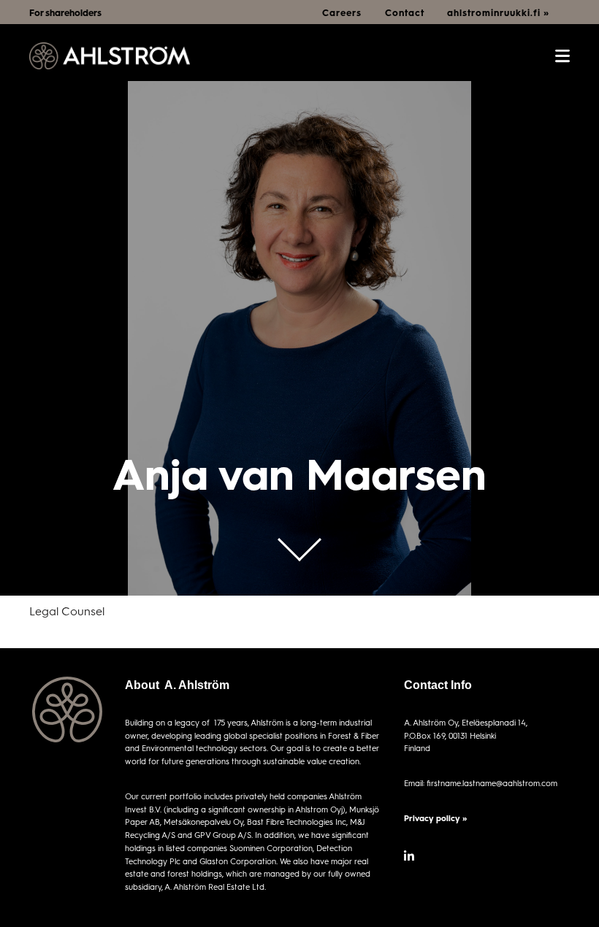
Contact (404, 12)
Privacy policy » (435, 817)
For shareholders (65, 12)
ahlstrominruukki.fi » (498, 12)
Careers (342, 12)
